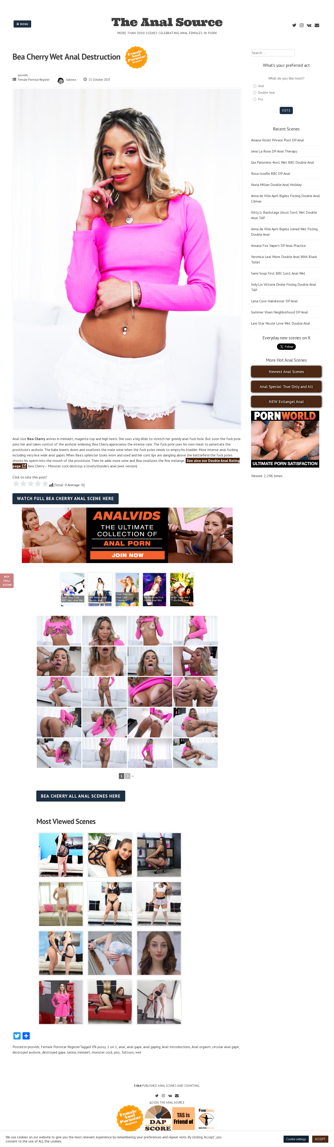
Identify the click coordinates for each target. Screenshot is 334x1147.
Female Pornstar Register (34, 80)
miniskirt (83, 1052)
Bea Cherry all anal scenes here (81, 796)
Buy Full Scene (7, 580)
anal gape (134, 1046)
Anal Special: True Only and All (286, 386)
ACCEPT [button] (320, 1139)
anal (122, 1046)
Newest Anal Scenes (286, 371)
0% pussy (99, 1046)
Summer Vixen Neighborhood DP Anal (279, 312)
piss (117, 1052)
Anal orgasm (201, 1046)
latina (71, 1052)
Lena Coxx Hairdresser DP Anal (274, 301)
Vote (286, 110)
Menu (23, 24)
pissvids (23, 75)
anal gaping (151, 1046)
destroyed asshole (26, 1052)
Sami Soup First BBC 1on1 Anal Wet (278, 273)
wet (138, 1052)
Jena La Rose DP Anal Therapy (274, 151)
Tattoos (127, 1052)
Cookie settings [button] (296, 1139)
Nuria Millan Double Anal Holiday (276, 184)
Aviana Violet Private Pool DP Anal (277, 140)
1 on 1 (112, 1046)
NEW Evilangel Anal (286, 401)
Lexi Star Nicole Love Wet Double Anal (280, 323)
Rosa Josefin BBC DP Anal (270, 173)
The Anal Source (166, 22)
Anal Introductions (176, 1046)
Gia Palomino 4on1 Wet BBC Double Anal (282, 162)
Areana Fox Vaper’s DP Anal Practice (278, 245)
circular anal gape (225, 1046)
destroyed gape (53, 1052)
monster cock (102, 1052)
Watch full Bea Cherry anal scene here (65, 498)
